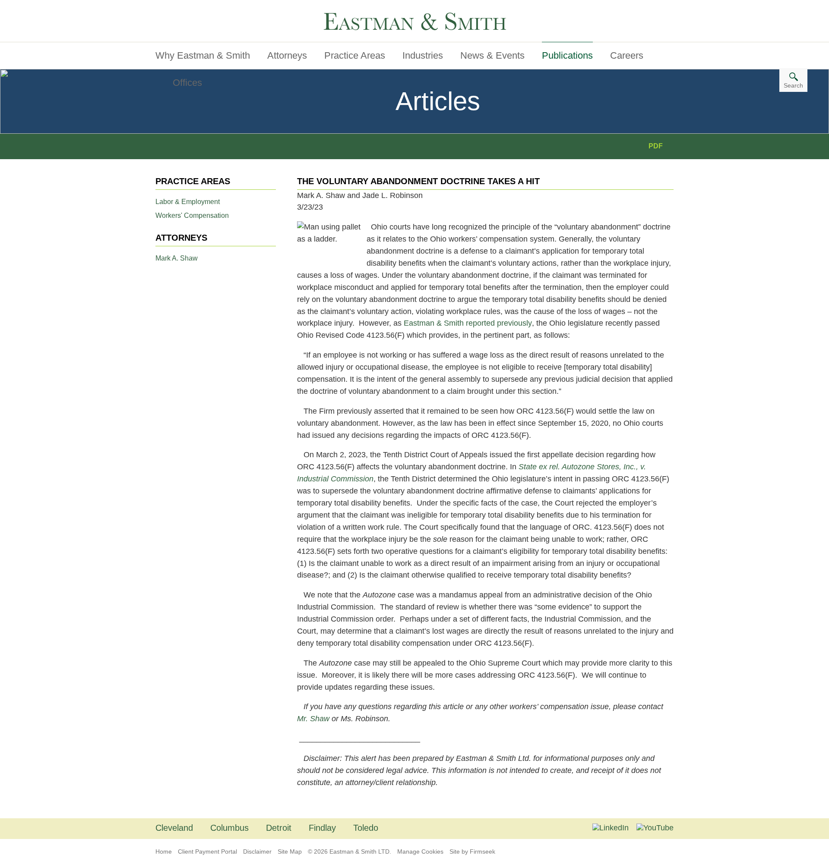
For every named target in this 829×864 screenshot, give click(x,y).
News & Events (492, 55)
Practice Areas (354, 55)
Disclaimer (257, 851)
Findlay (322, 828)
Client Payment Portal (207, 851)
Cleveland (174, 828)
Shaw (319, 718)
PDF (656, 146)
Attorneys (287, 55)
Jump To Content (191, 10)
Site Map (290, 851)
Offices (187, 82)
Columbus (229, 828)
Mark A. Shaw (176, 258)
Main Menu (181, 10)
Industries (422, 55)
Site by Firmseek (472, 851)
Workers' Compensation (192, 215)
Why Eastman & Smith (202, 55)
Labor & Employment (187, 201)
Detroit (278, 828)
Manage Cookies (420, 851)
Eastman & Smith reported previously (468, 323)
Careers (626, 55)
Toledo (365, 828)
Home (163, 851)
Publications (567, 55)
